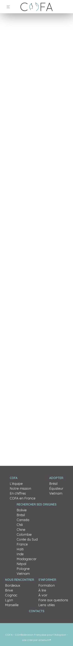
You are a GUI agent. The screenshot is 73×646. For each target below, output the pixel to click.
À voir (42, 595)
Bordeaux (12, 585)
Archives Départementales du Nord (30, 351)
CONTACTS (36, 611)
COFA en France (22, 498)
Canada (23, 520)
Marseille (12, 605)
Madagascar (26, 559)
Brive (9, 590)
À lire (42, 590)
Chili (20, 525)
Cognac (11, 595)
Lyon (9, 600)
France (22, 544)
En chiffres (18, 493)
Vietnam (55, 493)
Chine (21, 529)
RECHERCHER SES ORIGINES (37, 504)
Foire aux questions (53, 600)
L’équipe (16, 483)
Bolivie (22, 510)
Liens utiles (46, 605)
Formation (46, 585)
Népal (21, 564)
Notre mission (20, 488)
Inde (20, 554)
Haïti (20, 549)
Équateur (56, 488)
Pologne (23, 569)
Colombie (24, 534)
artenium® (44, 640)
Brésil (53, 483)
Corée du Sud (27, 539)
